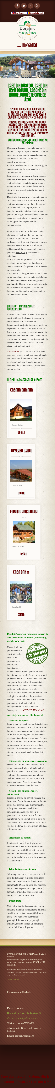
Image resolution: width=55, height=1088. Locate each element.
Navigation (29, 45)
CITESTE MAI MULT (33, 710)
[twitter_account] (24, 6)
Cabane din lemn (13, 979)
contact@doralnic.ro (24, 1035)
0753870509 (28, 1023)
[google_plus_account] (30, 6)
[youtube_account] (37, 6)
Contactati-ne (13, 351)
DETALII (21, 432)
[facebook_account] (17, 6)
